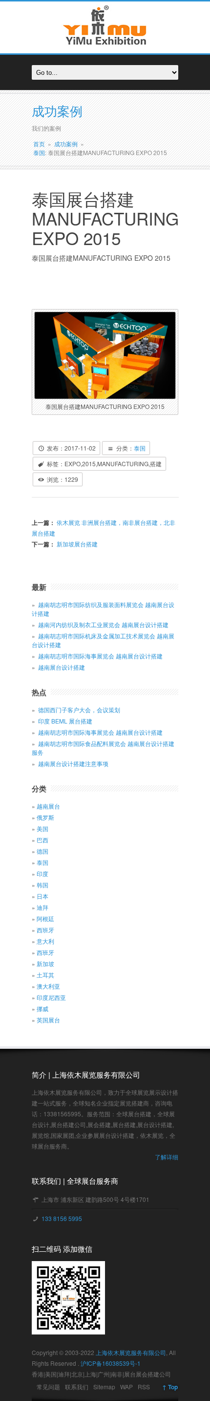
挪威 (42, 1008)
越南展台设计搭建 (61, 667)
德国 (42, 851)
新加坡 (45, 963)
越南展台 (48, 806)
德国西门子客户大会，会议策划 (79, 709)
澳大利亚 (48, 986)
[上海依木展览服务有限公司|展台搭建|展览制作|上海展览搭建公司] (105, 48)
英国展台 (48, 1020)
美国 (42, 828)
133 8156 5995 (61, 1218)
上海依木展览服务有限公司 (131, 1352)
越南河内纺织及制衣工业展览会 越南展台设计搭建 (103, 624)
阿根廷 (45, 918)
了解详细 (166, 1156)
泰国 (39, 152)
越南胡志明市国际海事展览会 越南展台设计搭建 (100, 656)
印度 (42, 873)
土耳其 (45, 975)
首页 (39, 143)
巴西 (42, 840)
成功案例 (66, 143)
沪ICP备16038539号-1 (111, 1363)
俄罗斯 (45, 817)
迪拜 (42, 907)
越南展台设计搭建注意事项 (73, 763)
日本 (42, 896)
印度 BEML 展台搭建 (65, 721)
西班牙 (45, 930)
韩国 (42, 885)
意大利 (45, 941)
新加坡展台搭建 (76, 544)
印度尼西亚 (51, 997)
